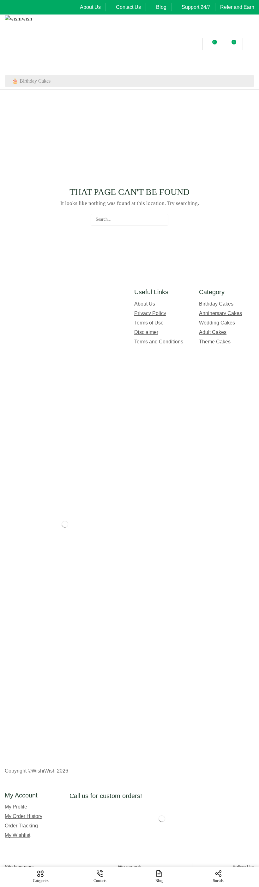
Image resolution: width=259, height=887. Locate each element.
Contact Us (128, 7)
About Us (90, 7)
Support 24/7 (196, 7)
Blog (161, 7)
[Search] (248, 81)
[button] (195, 44)
